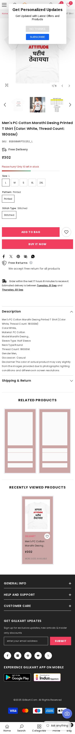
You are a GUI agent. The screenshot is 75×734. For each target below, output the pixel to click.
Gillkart (30, 536)
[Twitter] (11, 256)
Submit (60, 641)
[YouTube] (38, 655)
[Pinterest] (18, 256)
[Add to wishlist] (66, 232)
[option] (37, 54)
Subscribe (37, 37)
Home (5, 13)
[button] (62, 85)
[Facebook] (3, 256)
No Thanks (37, 28)
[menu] (4, 5)
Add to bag (30, 232)
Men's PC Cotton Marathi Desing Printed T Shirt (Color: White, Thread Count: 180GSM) (35, 544)
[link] (20, 457)
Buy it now (37, 244)
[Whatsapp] (33, 256)
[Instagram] (17, 655)
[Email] (25, 256)
